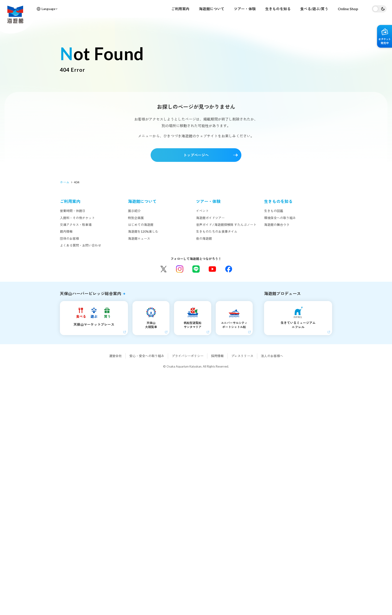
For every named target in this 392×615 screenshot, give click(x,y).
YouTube (212, 269)
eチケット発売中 (384, 36)
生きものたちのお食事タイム (216, 231)
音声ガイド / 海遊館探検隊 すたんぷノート (226, 225)
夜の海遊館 (204, 238)
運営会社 (115, 356)
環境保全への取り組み (280, 218)
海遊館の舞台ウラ (276, 225)
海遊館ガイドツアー (210, 218)
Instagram (179, 269)
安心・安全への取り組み (146, 356)
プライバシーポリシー (187, 356)
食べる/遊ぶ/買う (314, 9)
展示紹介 (134, 211)
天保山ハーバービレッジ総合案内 (90, 293)
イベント (202, 211)
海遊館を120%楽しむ (143, 231)
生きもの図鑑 (273, 211)
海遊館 (15, 14)
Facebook (228, 269)
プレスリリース (242, 356)
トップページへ (196, 155)
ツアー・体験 (245, 9)
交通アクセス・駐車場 (76, 225)
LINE (196, 269)
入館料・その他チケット (77, 218)
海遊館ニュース (139, 238)
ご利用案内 (180, 9)
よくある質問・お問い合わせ (80, 245)
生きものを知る (278, 9)
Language (48, 9)
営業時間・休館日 (72, 211)
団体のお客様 (69, 238)
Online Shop (348, 9)
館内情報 (66, 231)
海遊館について (211, 9)
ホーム (64, 182)
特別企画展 (136, 218)
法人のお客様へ (272, 356)
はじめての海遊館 (140, 225)
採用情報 (217, 356)
